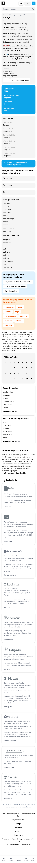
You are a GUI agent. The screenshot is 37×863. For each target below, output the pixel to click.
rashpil (5, 407)
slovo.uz (23, 804)
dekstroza (6, 225)
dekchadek (7, 209)
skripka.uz (17, 804)
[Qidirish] (33, 9)
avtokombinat (8, 392)
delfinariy (6, 252)
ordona (5, 398)
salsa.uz (10, 804)
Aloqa (18, 824)
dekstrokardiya (8, 228)
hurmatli (8, 312)
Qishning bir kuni (11, 291)
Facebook (18, 827)
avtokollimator (10, 316)
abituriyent (7, 425)
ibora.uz (4, 804)
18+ (29, 844)
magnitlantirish (8, 401)
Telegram (18, 831)
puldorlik (6, 428)
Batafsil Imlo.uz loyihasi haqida (14, 473)
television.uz (31, 804)
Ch (31, 378)
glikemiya (23, 316)
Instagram (19, 835)
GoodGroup (17, 844)
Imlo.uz (4, 348)
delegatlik (6, 240)
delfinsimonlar (8, 261)
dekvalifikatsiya (8, 219)
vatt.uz (8, 807)
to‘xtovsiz (6, 395)
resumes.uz (22, 807)
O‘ (18, 378)
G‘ (22, 378)
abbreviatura (7, 435)
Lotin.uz (6, 36)
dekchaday (7, 213)
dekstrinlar (7, 231)
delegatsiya (7, 243)
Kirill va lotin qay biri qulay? (15, 286)
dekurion (6, 222)
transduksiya (7, 404)
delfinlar (6, 258)
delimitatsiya (7, 267)
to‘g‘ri (17, 312)
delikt (5, 264)
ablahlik (6, 422)
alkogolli (19, 321)
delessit (6, 246)
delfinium (6, 255)
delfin (5, 249)
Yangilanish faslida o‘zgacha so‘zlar (18, 282)
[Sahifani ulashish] (33, 3)
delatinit (6, 206)
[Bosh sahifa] (10, 3)
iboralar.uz (14, 807)
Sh (27, 378)
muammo (8, 321)
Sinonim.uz (7, 30)
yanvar (20, 307)
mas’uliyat (9, 325)
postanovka (9, 307)
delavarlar (6, 203)
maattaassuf (7, 432)
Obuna (8, 844)
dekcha (5, 216)
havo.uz (28, 807)
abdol (5, 438)
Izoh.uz (6, 42)
